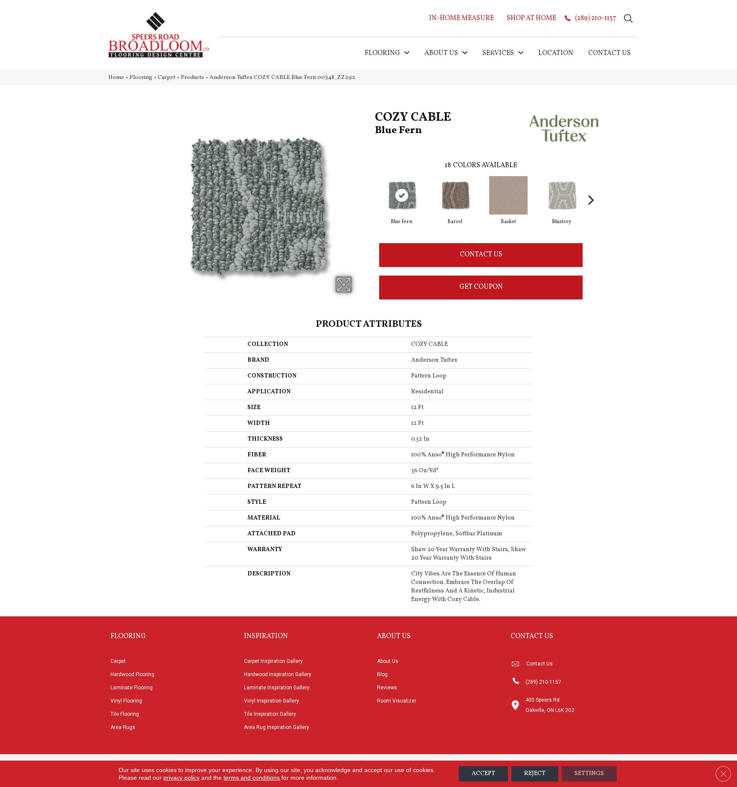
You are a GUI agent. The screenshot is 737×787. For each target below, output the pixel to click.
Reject (534, 774)
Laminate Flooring (131, 688)
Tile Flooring (124, 714)
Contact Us (481, 254)
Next (591, 187)
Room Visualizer (396, 701)
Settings (589, 774)
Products (192, 77)
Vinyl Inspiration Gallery (271, 701)
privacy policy (181, 777)
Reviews (387, 688)
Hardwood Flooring (132, 674)
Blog (382, 674)
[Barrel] (455, 195)
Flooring (141, 77)
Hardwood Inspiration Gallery (277, 674)
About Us (387, 661)
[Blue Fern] (401, 195)
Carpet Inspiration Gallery (273, 661)
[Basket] (508, 195)
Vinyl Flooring (126, 701)
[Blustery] (561, 195)
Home (116, 77)
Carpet (166, 77)
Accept (483, 774)
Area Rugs (122, 727)
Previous (370, 187)
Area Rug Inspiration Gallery (276, 727)
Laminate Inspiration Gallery (277, 688)
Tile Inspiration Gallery (270, 714)
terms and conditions (251, 777)
